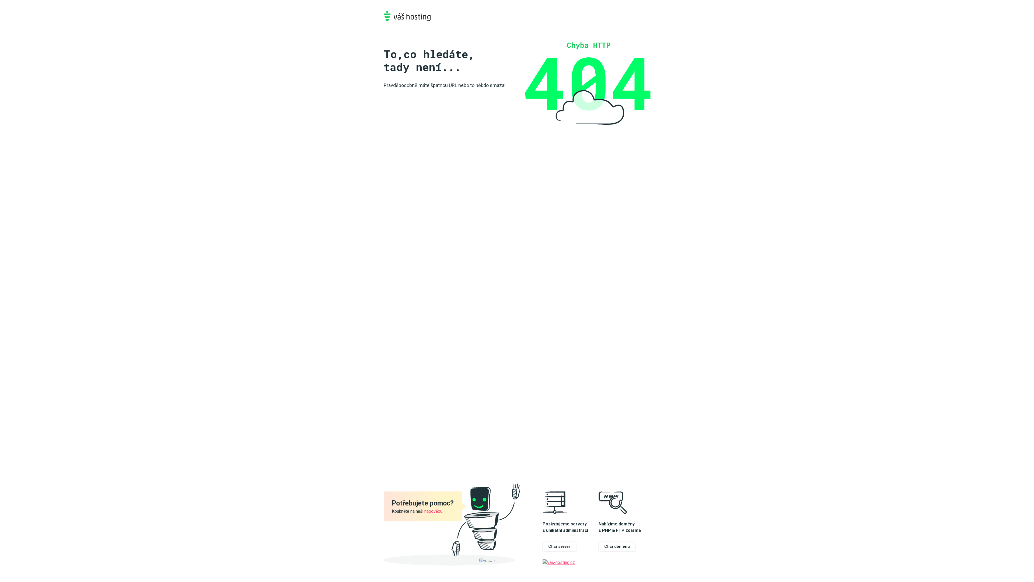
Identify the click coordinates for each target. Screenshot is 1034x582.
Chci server (559, 546)
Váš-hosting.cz (407, 16)
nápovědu (433, 511)
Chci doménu (617, 546)
